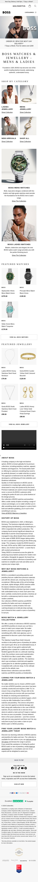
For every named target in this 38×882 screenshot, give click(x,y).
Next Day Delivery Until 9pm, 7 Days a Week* (19, 1)
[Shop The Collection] (19, 184)
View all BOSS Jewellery (19, 424)
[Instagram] (15, 769)
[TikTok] (19, 769)
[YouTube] (22, 769)
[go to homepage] (19, 6)
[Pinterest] (25, 769)
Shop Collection (7, 112)
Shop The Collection (19, 201)
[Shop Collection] (10, 103)
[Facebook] (12, 769)
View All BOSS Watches (19, 337)
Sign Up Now (19, 784)
